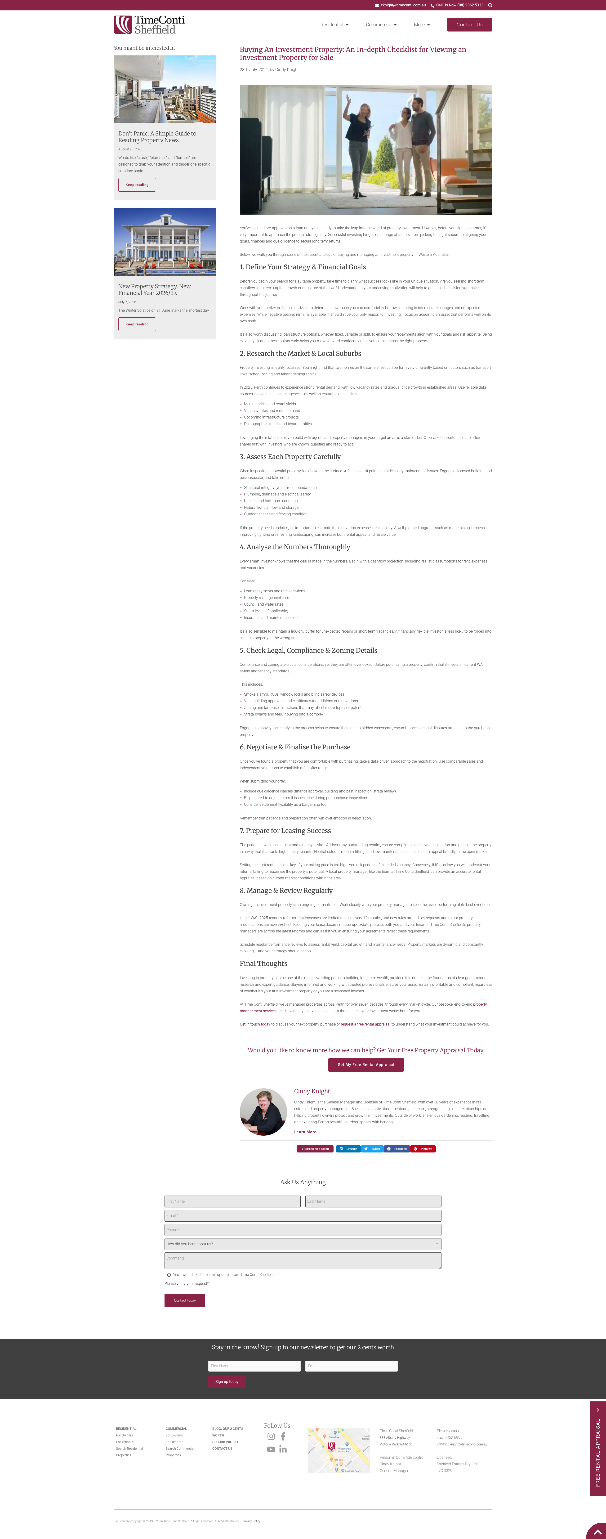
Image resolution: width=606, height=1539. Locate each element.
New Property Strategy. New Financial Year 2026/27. (154, 289)
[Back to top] (597, 1530)
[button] (348, 1148)
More (419, 24)
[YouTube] (271, 1448)
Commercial (379, 24)
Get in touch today (255, 1024)
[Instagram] (271, 1435)
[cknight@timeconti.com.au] (377, 6)
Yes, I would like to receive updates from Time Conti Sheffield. (224, 1274)
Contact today (185, 1300)
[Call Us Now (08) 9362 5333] (432, 6)
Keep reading (137, 185)
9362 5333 (451, 1431)
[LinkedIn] (283, 1448)
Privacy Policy (251, 1521)
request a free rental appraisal (366, 1024)
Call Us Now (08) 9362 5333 (459, 5)
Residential (332, 24)
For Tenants (125, 1442)
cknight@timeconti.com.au (403, 5)
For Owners (124, 1435)
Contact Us (470, 24)
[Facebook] (283, 1435)
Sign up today (227, 1381)
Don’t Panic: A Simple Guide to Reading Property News (157, 137)
